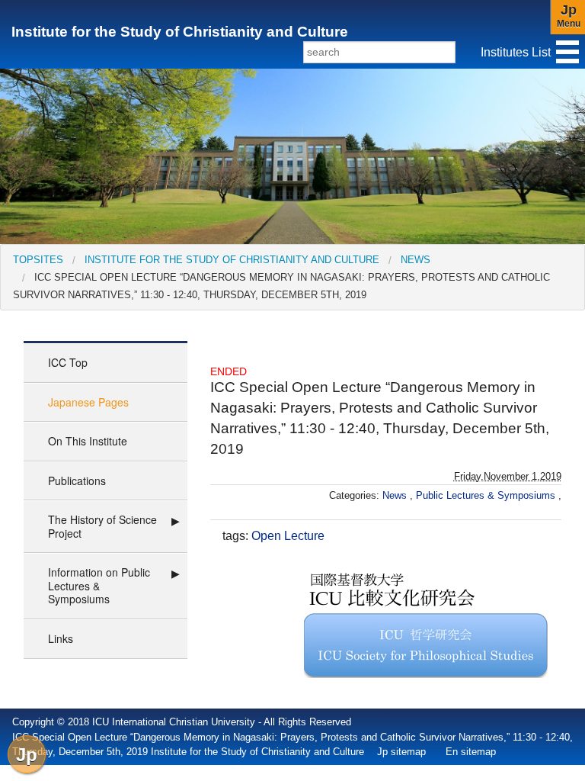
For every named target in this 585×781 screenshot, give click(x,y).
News (415, 259)
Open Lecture (287, 535)
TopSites (38, 259)
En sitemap (471, 751)
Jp (26, 754)
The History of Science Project (102, 526)
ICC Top (68, 362)
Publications (77, 480)
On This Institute (87, 440)
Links (60, 638)
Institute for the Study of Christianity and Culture (179, 32)
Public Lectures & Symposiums (487, 495)
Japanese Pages (88, 402)
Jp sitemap (401, 751)
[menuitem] (38, 259)
